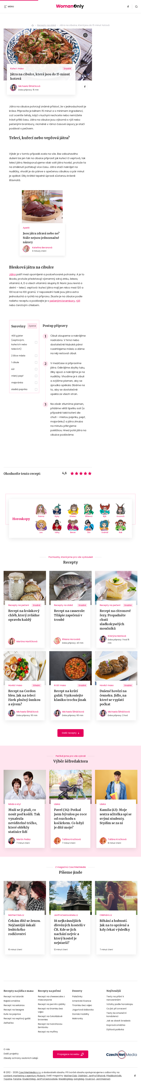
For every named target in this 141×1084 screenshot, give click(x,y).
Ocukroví (90, 1079)
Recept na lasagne (14, 1009)
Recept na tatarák (14, 996)
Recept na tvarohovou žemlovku (50, 1025)
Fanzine (17, 1079)
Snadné (67, 68)
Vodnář (104, 532)
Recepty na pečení (18, 605)
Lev (41, 532)
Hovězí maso (15, 685)
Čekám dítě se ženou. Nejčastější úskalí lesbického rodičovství (24, 927)
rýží (78, 300)
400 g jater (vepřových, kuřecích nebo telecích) (19, 342)
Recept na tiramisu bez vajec (50, 1010)
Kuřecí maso (17, 68)
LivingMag (79, 1079)
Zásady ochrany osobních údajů (21, 1058)
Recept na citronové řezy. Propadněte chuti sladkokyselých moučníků (115, 619)
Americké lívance (81, 1000)
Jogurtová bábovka (82, 1009)
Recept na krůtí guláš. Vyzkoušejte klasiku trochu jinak (70, 695)
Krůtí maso (60, 685)
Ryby (57, 516)
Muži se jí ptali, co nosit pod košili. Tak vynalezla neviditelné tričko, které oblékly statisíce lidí (24, 821)
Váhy (57, 532)
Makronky (77, 1018)
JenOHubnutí (103, 1079)
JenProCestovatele (47, 1079)
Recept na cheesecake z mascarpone (51, 998)
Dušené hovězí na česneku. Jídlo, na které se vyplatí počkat (113, 697)
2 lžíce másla (18, 355)
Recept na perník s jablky (51, 1004)
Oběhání (82, 1075)
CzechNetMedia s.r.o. (30, 1072)
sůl (12, 369)
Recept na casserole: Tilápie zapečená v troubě (69, 615)
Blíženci (88, 516)
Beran (73, 532)
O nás (7, 1049)
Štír (88, 532)
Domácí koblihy (80, 1014)
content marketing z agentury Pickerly (24, 1075)
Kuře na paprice (12, 1014)
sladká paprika (19, 389)
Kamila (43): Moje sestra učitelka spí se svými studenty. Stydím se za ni (115, 816)
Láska (57, 804)
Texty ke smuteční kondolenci (116, 1014)
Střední (36, 685)
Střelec (73, 516)
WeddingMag (66, 1079)
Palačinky (77, 996)
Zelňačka (8, 1022)
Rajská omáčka (12, 1000)
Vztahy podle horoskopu (119, 1004)
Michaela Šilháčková (29, 86)
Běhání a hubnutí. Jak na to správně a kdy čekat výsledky (115, 925)
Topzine (8, 1079)
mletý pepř (17, 375)
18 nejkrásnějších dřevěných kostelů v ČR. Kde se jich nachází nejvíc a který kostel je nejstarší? (69, 932)
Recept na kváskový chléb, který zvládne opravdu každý (24, 615)
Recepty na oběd (46, 25)
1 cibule (15, 362)
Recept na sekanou (14, 1005)
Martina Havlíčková (26, 641)
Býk (104, 516)
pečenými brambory (62, 300)
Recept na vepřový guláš (17, 1018)
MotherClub (70, 1075)
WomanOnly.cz (33, 25)
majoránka (17, 382)
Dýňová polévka (115, 1029)
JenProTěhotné (96, 1075)
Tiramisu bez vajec (82, 1005)
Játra (12, 274)
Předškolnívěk (113, 1075)
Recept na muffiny (48, 1031)
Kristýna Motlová (117, 636)
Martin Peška (23, 839)
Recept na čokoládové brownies (50, 1018)
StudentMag (29, 1079)
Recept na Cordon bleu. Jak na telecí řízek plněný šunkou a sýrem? (24, 697)
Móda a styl (14, 804)
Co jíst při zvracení (116, 1008)
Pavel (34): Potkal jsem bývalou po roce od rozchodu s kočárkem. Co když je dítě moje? (70, 818)
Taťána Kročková (71, 839)
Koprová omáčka (115, 1025)
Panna (41, 516)
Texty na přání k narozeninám (115, 998)
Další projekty (11, 1053)
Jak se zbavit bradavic (118, 1020)
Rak (120, 532)
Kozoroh (120, 516)
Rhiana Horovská (71, 639)
